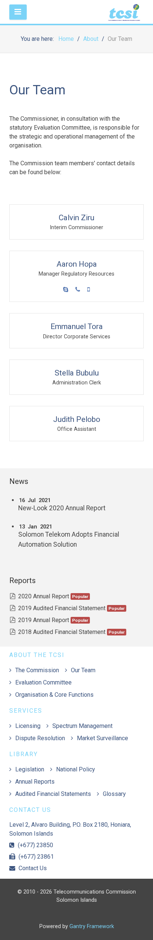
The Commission (37, 670)
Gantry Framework (91, 926)
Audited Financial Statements (53, 793)
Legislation (29, 769)
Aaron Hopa (76, 264)
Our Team (83, 670)
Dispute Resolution (40, 738)
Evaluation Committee (43, 682)
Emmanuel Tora (77, 326)
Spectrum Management (82, 725)
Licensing (27, 725)
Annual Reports (35, 781)
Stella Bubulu (77, 372)
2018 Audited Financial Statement (61, 631)
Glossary (114, 793)
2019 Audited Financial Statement (61, 608)
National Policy (75, 769)
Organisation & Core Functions (54, 694)
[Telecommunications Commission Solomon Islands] (76, 12)
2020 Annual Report (43, 596)
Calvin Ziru (76, 217)
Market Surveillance (102, 738)
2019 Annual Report (43, 620)
